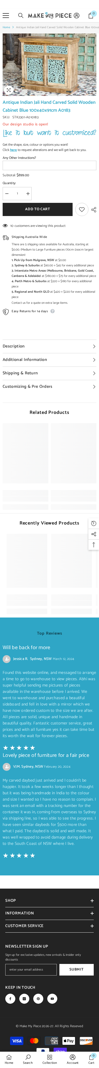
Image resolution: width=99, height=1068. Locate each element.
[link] (25, 499)
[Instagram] (24, 999)
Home (6, 27)
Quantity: (9, 183)
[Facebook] (10, 999)
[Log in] (76, 15)
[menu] (6, 15)
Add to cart (38, 209)
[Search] (21, 15)
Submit (76, 970)
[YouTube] (52, 999)
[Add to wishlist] (81, 209)
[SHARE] (92, 209)
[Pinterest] (38, 999)
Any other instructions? (19, 158)
